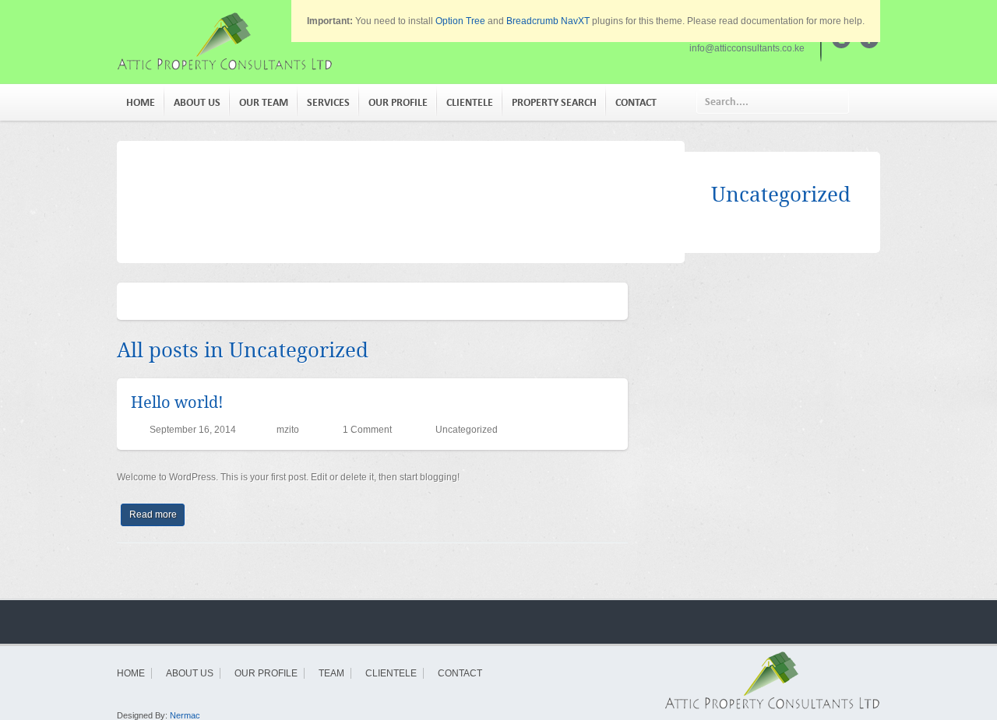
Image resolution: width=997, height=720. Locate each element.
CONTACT (636, 102)
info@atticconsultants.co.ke (747, 48)
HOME (140, 102)
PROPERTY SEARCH (554, 102)
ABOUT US (197, 102)
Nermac (185, 715)
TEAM (331, 673)
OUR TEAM (263, 102)
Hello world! (177, 402)
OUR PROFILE (398, 102)
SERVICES (328, 102)
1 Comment (367, 429)
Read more (153, 514)
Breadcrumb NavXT (548, 21)
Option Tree (460, 21)
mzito (288, 429)
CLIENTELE (469, 102)
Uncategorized (466, 429)
